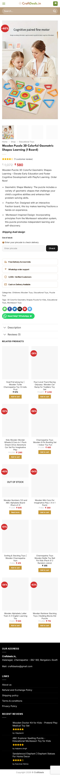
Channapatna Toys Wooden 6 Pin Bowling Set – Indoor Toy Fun (44, 442)
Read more (15, 512)
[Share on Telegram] (29, 309)
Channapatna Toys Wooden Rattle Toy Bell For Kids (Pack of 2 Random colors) (44, 559)
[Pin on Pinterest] (24, 309)
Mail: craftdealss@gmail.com (17, 666)
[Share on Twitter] (14, 309)
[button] (3, 3)
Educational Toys (26, 142)
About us (6, 684)
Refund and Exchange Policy (17, 690)
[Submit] (54, 11)
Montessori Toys (14, 303)
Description (14, 327)
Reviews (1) (14, 334)
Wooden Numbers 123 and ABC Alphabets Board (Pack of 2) (15, 502)
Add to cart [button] (15, 397)
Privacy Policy (9, 706)
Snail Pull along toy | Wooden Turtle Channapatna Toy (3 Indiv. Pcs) (15, 386)
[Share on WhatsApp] (4, 309)
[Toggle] (5, 328)
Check (52, 248)
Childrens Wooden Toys (22, 293)
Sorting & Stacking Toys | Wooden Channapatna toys (15, 558)
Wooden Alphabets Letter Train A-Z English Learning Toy (15, 615)
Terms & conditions (12, 700)
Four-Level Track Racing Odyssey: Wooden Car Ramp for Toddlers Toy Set (45, 386)
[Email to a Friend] (19, 309)
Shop (13, 142)
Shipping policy (10, 695)
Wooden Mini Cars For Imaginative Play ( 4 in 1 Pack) (44, 502)
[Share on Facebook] (9, 309)
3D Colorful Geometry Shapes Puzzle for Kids (26, 300)
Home (4, 142)
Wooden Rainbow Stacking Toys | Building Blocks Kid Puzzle (45, 615)
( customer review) (23, 159)
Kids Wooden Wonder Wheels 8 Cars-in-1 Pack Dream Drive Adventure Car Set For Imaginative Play (15, 445)
